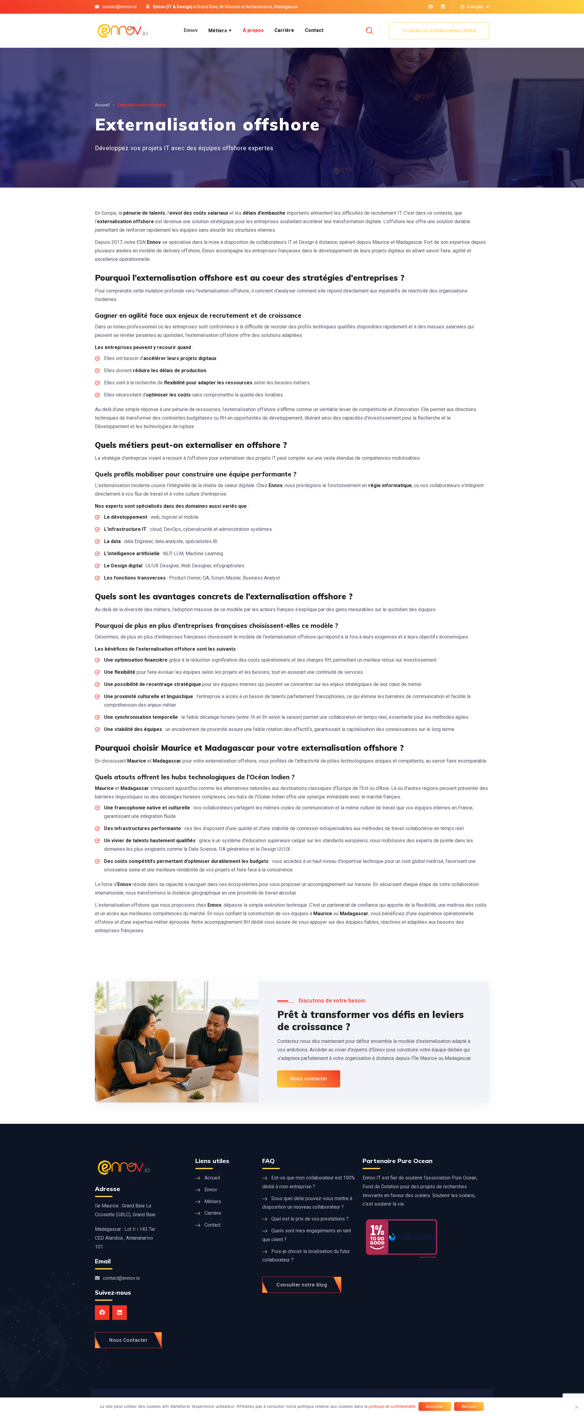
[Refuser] (576, 1407)
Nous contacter (308, 1079)
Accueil (102, 104)
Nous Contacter (128, 1340)
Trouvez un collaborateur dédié (439, 30)
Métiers (217, 30)
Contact (314, 30)
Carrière (284, 30)
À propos (253, 30)
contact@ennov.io (119, 6)
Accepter (435, 1406)
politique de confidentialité (392, 1406)
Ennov (191, 30)
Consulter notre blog (301, 1285)
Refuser (469, 1406)
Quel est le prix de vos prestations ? (310, 1219)
